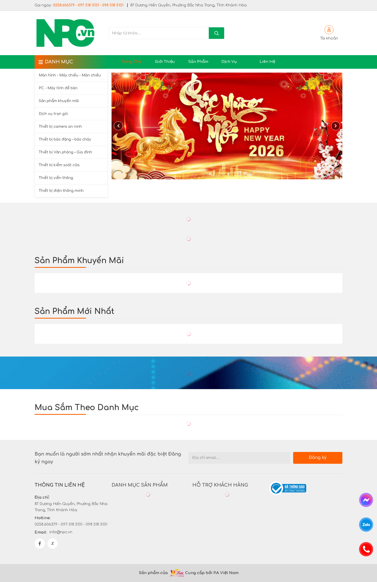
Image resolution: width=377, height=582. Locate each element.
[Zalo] (52, 543)
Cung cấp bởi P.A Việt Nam (212, 573)
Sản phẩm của (153, 573)
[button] (335, 125)
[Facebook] (40, 543)
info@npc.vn (60, 532)
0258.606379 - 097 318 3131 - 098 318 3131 (88, 5)
